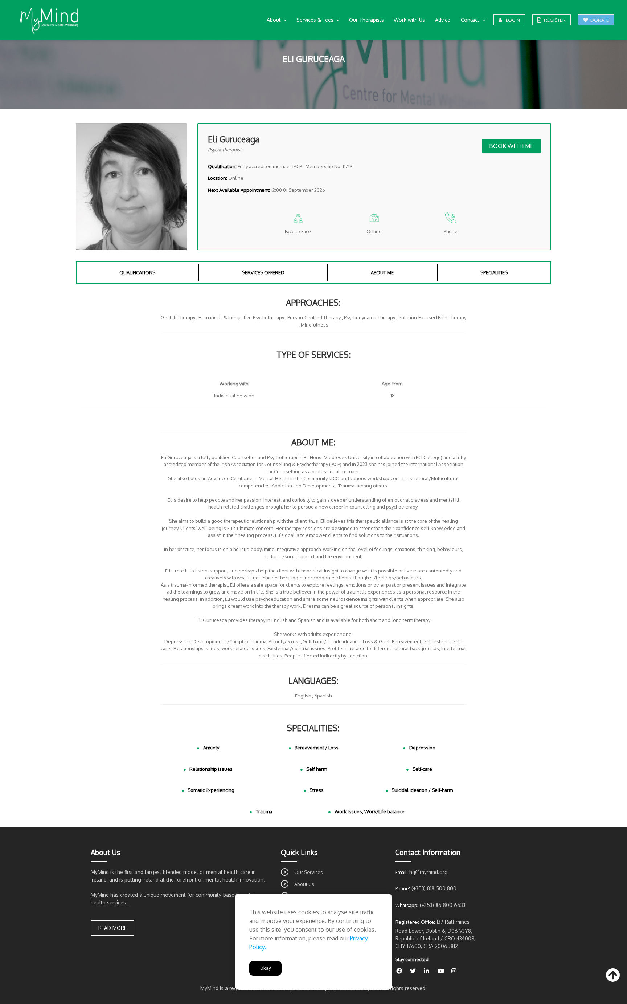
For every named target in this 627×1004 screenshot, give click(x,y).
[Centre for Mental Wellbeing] (49, 20)
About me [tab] (382, 272)
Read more (112, 928)
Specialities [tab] (494, 272)
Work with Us (409, 20)
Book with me (511, 146)
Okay (265, 968)
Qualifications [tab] (137, 272)
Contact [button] (471, 20)
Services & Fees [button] (315, 20)
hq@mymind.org (428, 872)
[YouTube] (443, 971)
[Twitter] (416, 971)
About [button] (274, 20)
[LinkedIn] (430, 971)
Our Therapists (366, 20)
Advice (442, 20)
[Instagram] (456, 971)
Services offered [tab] (263, 272)
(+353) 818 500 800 (433, 888)
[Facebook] (402, 971)
